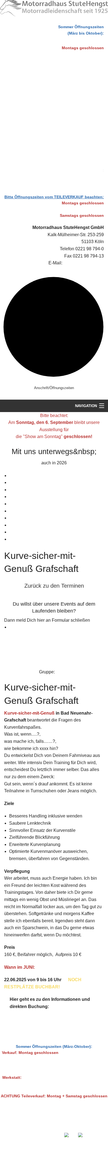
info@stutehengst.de (83, 263)
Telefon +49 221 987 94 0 (57, 1125)
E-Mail (81, 1125)
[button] (54, 586)
